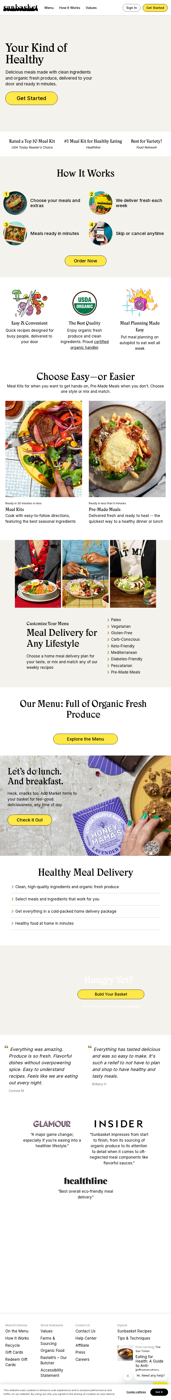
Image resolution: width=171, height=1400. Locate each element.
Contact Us (85, 1331)
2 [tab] (85, 764)
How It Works (69, 8)
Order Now (85, 261)
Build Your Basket (111, 994)
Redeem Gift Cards (16, 1362)
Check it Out (30, 820)
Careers (82, 1359)
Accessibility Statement (52, 1373)
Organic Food (52, 1350)
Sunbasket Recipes (134, 1331)
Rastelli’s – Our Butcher (54, 1360)
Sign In (131, 8)
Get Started (155, 8)
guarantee (132, 1006)
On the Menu (16, 1331)
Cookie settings (136, 1392)
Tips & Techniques (133, 1338)
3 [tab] (92, 764)
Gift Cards (14, 1352)
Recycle (12, 1345)
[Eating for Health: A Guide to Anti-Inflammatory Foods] (125, 1352)
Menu (49, 8)
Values (91, 8)
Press (80, 1352)
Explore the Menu (85, 739)
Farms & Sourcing (49, 1341)
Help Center (86, 1338)
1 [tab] (79, 764)
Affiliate (82, 1345)
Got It (159, 1392)
